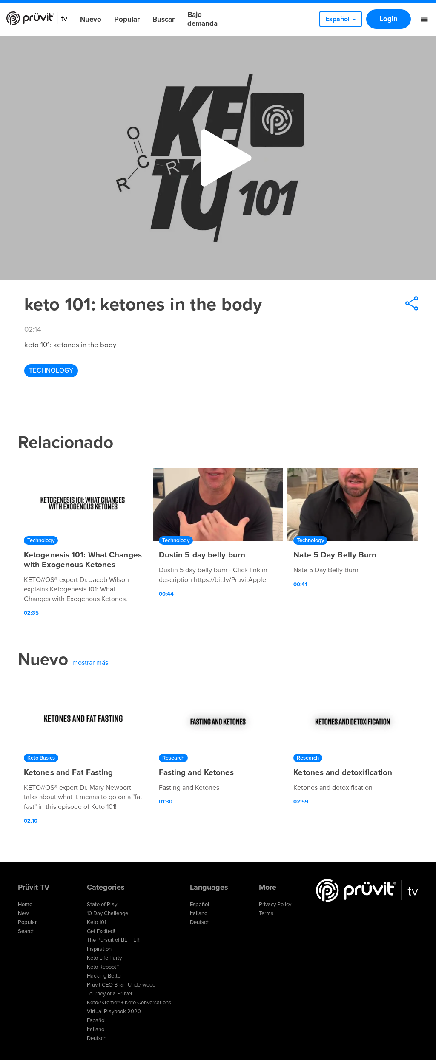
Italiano (95, 1029)
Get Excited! (101, 931)
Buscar (163, 19)
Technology (51, 370)
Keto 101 (96, 922)
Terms (266, 913)
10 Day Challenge (107, 913)
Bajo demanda (202, 19)
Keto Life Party (104, 958)
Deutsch (96, 1038)
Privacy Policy (275, 904)
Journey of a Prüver (109, 993)
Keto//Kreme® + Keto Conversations (129, 1002)
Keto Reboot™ (103, 967)
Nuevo (90, 19)
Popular (127, 19)
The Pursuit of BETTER (113, 940)
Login (388, 18)
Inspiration (99, 949)
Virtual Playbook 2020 (114, 1011)
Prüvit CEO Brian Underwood (121, 984)
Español (96, 1020)
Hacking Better (104, 975)
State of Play (102, 904)
